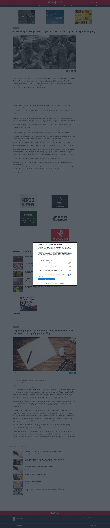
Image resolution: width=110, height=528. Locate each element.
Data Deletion (48, 283)
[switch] (69, 263)
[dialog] (55, 264)
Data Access (55, 283)
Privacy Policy (61, 283)
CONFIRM (47, 279)
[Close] (75, 245)
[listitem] (55, 260)
